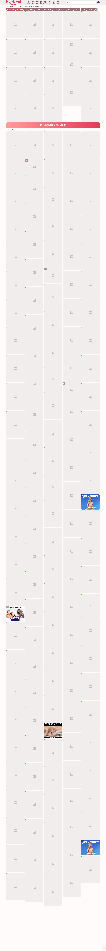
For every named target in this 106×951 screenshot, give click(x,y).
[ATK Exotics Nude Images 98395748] (15, 285)
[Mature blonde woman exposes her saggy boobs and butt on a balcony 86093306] (53, 433)
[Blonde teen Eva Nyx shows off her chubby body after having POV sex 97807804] (72, 284)
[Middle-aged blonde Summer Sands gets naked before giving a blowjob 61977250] (53, 681)
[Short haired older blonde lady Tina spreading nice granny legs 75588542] (72, 691)
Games (49, 3)
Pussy (84, 9)
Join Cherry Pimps (52, 125)
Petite (70, 9)
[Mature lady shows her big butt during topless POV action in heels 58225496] (72, 340)
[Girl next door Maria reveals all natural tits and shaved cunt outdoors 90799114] (53, 808)
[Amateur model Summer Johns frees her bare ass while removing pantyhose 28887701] (72, 855)
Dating (58, 3)
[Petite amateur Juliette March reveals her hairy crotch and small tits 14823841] (34, 473)
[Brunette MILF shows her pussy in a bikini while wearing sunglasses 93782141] (34, 888)
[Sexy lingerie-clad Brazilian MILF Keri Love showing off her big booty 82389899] (53, 487)
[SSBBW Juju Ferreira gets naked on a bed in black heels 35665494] (15, 592)
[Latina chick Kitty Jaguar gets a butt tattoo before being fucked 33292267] (53, 199)
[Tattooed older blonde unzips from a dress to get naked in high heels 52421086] (53, 379)
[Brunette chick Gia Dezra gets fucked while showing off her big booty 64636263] (15, 691)
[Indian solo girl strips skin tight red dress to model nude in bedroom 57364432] (72, 718)
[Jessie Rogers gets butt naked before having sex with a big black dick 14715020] (90, 396)
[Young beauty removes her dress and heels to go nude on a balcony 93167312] (15, 452)
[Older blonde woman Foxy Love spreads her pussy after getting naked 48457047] (90, 826)
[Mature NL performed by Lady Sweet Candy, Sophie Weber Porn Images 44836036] (34, 445)
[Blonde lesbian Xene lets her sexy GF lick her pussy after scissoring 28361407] (90, 686)
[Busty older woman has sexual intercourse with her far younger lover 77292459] (90, 714)
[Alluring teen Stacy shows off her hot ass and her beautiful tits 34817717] (53, 461)
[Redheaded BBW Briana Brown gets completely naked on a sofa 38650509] (90, 524)
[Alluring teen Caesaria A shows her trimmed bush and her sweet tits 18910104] (53, 709)
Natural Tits (63, 9)
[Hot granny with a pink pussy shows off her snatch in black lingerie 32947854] (53, 297)
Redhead (91, 9)
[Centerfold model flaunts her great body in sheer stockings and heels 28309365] (53, 226)
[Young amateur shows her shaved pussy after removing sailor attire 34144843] (15, 396)
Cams (54, 3)
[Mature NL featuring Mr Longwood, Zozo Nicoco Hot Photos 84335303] (15, 803)
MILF (56, 9)
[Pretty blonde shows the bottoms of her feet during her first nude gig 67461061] (34, 832)
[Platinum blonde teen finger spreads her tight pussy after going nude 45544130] (15, 340)
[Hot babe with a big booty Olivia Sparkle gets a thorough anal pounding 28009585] (34, 804)
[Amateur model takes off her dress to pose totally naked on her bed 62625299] (34, 145)
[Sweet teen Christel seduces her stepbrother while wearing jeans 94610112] (90, 631)
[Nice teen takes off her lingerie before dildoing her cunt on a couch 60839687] (72, 827)
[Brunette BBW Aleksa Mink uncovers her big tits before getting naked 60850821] (72, 746)
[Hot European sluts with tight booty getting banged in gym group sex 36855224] (90, 742)
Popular (28, 3)
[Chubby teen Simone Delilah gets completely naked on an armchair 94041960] (90, 229)
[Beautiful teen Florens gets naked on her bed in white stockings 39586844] (15, 313)
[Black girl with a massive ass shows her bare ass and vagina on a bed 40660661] (53, 353)
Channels (45, 3)
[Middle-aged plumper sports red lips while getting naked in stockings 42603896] (34, 217)
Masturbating (48, 9)
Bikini (32, 9)
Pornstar (77, 9)
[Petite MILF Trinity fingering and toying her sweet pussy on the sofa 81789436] (72, 229)
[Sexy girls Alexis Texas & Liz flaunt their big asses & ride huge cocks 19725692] (53, 836)
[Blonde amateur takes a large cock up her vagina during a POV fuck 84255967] (15, 480)
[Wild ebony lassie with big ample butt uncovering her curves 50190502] (90, 257)
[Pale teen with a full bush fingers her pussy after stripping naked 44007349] (90, 869)
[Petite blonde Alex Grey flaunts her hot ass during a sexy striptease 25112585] (15, 747)
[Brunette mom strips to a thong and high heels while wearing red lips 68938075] (53, 597)
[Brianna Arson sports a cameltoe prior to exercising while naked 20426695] (53, 325)
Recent (32, 3)
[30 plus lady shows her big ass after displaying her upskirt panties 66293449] (72, 607)
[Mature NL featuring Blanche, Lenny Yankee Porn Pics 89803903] (15, 886)
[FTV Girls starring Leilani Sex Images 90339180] (53, 541)
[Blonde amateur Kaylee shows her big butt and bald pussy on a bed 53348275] (34, 557)
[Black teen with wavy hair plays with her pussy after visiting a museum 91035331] (53, 173)
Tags (37, 3)
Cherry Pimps (11, 9)
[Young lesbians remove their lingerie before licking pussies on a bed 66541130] (72, 523)
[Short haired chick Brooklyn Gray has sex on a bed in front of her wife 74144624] (90, 313)
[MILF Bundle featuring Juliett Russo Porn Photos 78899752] (90, 424)
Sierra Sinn (20, 9)
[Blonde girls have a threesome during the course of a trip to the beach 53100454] (72, 495)
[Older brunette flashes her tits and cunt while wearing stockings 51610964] (34, 776)
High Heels (39, 9)
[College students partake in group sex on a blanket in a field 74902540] (90, 605)
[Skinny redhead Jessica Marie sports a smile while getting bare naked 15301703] (34, 328)
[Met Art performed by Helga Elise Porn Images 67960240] (90, 579)
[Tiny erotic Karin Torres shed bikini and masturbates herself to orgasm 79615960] (34, 529)
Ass (27, 9)
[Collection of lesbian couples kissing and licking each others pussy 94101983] (34, 501)
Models (41, 3)
